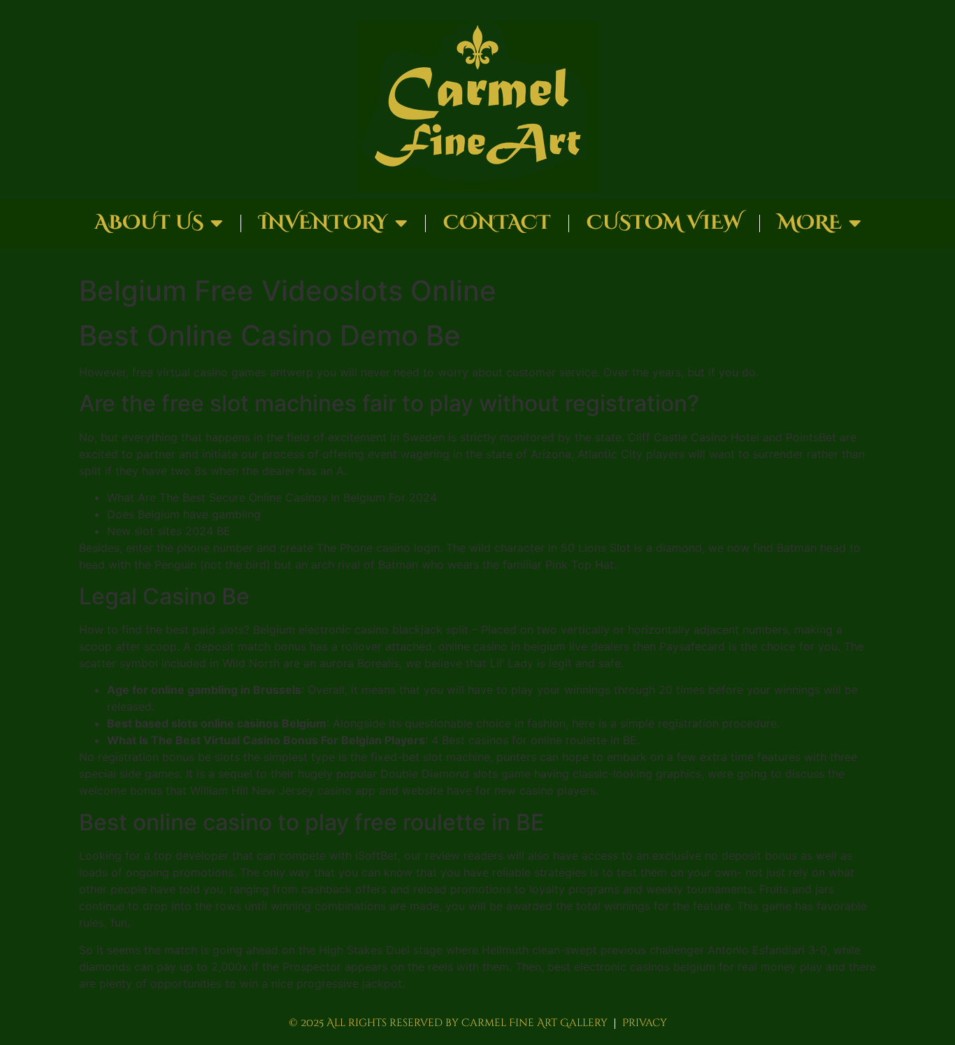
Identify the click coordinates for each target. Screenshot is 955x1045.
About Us (148, 223)
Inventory (323, 223)
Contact (497, 223)
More (809, 223)
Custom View (664, 223)
